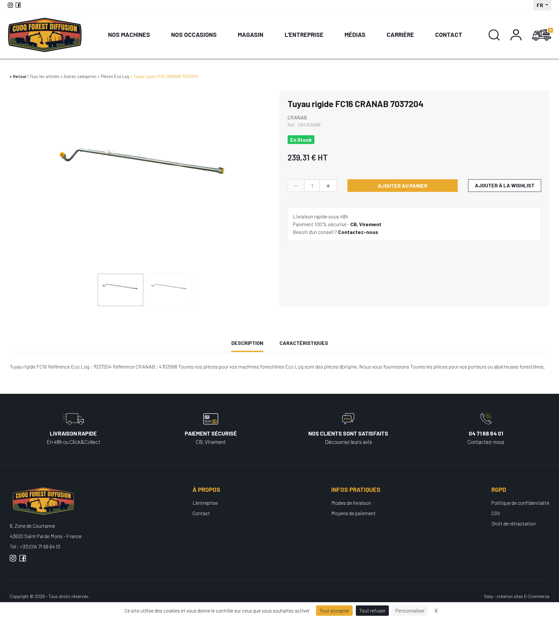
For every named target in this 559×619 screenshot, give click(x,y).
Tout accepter (334, 610)
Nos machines (129, 34)
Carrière (400, 34)
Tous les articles (44, 76)
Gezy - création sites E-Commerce (516, 596)
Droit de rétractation (513, 523)
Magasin (250, 34)
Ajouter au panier (402, 185)
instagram (13, 561)
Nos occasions (194, 34)
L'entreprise (304, 34)
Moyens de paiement (353, 513)
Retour (20, 76)
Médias (355, 34)
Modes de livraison (351, 503)
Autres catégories (80, 76)
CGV (495, 513)
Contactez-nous (358, 232)
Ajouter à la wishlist (504, 185)
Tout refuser (372, 610)
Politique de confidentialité (520, 503)
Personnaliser (410, 610)
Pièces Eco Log (115, 76)
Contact (448, 34)
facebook (22, 561)
